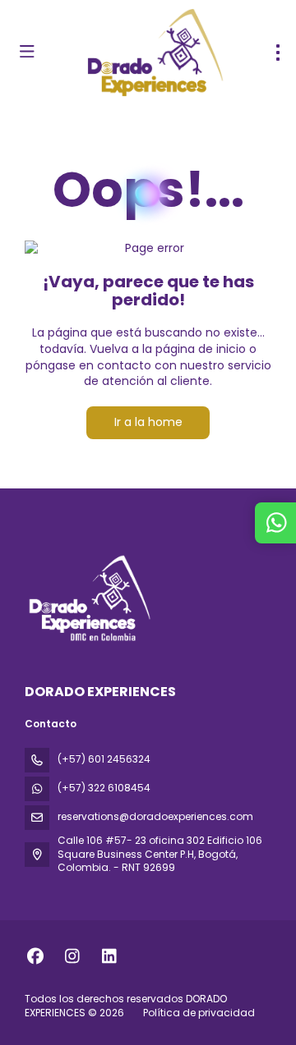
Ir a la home (148, 422)
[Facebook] (35, 956)
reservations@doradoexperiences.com (155, 816)
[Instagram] (72, 956)
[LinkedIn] (109, 956)
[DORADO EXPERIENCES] (88, 598)
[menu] (278, 52)
